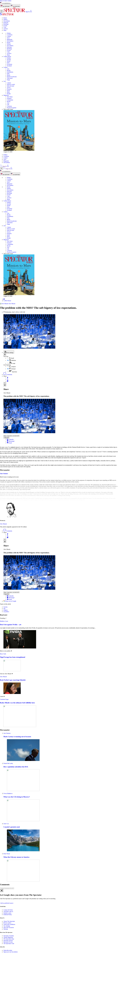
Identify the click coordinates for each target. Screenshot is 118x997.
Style (8, 92)
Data (8, 62)
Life (4, 81)
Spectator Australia (8, 935)
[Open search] (1, 166)
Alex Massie (3, 524)
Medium (13, 360)
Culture (9, 36)
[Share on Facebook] (7, 378)
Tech (8, 38)
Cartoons (9, 106)
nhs (4, 608)
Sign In (27, 11)
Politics (9, 33)
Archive (5, 28)
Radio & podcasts (12, 76)
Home (5, 18)
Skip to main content (5, 0)
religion (5, 610)
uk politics (6, 611)
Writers (5, 19)
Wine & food (10, 86)
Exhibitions (10, 72)
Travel (8, 87)
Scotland (9, 66)
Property (9, 89)
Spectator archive (8, 940)
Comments (9, 374)
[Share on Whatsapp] (7, 381)
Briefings (5, 24)
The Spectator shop (8, 939)
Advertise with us (8, 911)
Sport (8, 90)
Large (13, 363)
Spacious (14, 371)
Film (8, 73)
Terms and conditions (9, 924)
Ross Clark (3, 654)
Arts (8, 69)
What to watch (11, 84)
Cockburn (9, 35)
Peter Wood (6, 853)
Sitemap (5, 929)
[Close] (1, 890)
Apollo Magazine (8, 937)
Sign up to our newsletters (10, 952)
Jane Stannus (4, 473)
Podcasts (5, 22)
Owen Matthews (8, 793)
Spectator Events (8, 942)
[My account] (31, 11)
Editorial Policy (7, 914)
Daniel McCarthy (8, 763)
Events (5, 25)
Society (9, 59)
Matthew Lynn (4, 621)
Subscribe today (7, 950)
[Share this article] (4, 383)
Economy (9, 64)
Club (4, 27)
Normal (13, 369)
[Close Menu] (1, 168)
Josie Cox (6, 823)
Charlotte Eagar (4, 699)
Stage (8, 79)
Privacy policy (7, 923)
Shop (4, 30)
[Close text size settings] (4, 355)
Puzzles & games (11, 107)
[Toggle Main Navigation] (1, 11)
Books (8, 70)
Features (9, 98)
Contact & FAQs (8, 910)
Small (12, 358)
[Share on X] (7, 379)
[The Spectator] (14, 11)
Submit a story (7, 913)
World (8, 61)
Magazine (9, 39)
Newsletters (6, 21)
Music (8, 75)
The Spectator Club (8, 943)
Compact (13, 366)
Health (9, 93)
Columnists (10, 100)
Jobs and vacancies (8, 927)
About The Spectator (9, 921)
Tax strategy (6, 926)
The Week (10, 97)
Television (10, 78)
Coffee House (7, 56)
